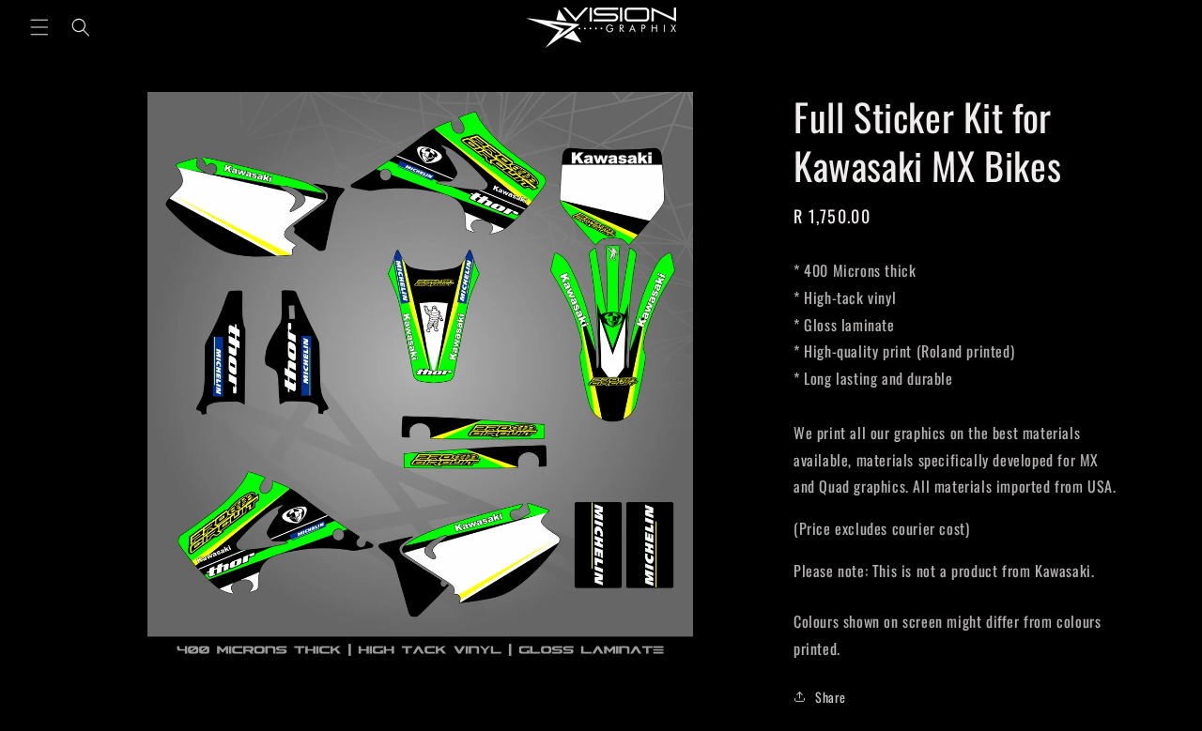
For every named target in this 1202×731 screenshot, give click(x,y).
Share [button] (830, 697)
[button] (39, 27)
